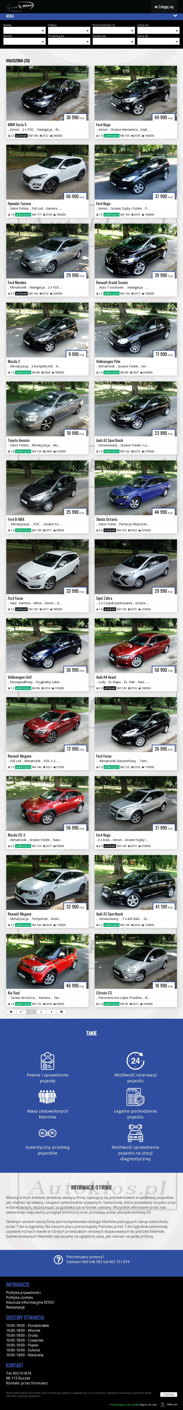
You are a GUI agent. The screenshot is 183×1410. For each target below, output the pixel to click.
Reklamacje (15, 1307)
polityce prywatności (29, 1396)
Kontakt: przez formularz (27, 1383)
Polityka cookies (19, 1297)
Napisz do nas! (133, 1404)
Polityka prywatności (23, 1292)
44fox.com (172, 1404)
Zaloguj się (166, 6)
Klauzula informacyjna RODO (30, 1302)
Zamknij (169, 1394)
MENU (10, 16)
